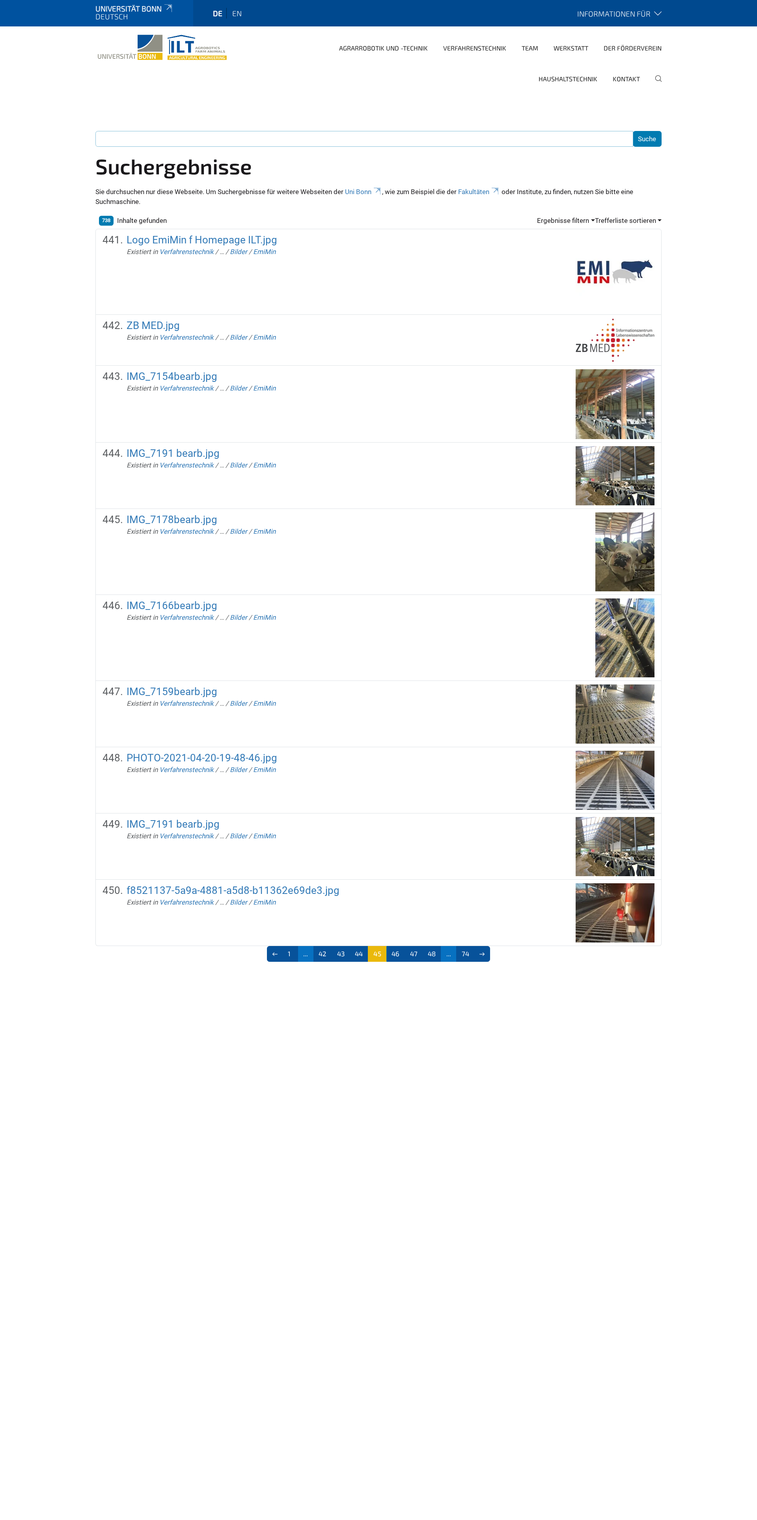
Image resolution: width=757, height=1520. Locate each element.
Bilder (238, 252)
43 (341, 953)
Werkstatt (571, 48)
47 (414, 953)
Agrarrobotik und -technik (383, 48)
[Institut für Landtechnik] (162, 47)
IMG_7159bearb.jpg (172, 691)
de (217, 13)
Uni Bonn (358, 192)
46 (395, 953)
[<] (275, 954)
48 (432, 953)
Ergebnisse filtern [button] (563, 220)
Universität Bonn (128, 8)
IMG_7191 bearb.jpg (173, 453)
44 (359, 953)
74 (465, 953)
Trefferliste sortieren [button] (625, 220)
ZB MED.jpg (153, 325)
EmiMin (264, 252)
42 (322, 953)
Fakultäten (473, 192)
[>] (482, 954)
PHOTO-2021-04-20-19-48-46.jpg (202, 758)
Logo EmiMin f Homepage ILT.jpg (202, 240)
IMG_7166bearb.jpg (172, 605)
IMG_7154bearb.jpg (172, 376)
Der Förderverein (633, 48)
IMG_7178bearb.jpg (172, 519)
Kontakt (626, 78)
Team (530, 48)
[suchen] (655, 84)
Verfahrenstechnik (474, 48)
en (237, 13)
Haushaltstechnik (568, 78)
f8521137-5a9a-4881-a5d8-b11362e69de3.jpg (233, 890)
